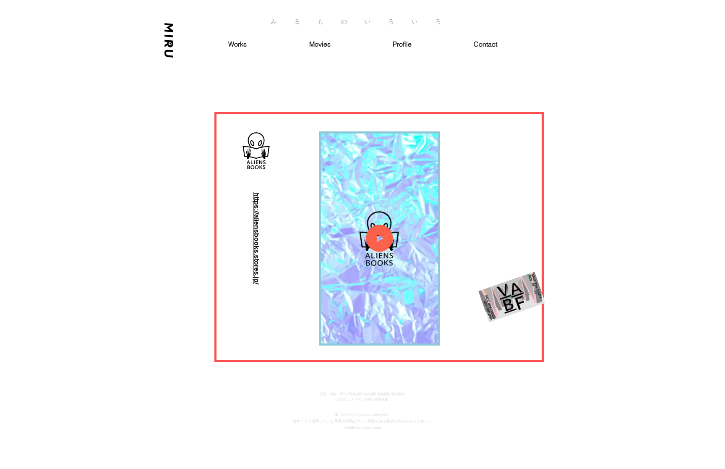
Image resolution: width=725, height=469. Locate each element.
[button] (427, 334)
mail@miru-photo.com (362, 427)
